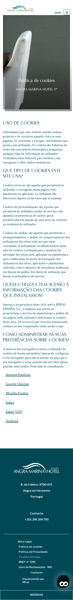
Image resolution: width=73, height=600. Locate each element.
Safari (10, 402)
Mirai (25, 582)
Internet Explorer (18, 374)
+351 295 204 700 (36, 519)
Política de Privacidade (33, 551)
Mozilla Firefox (17, 393)
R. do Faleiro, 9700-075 (36, 484)
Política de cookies (30, 546)
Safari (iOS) (14, 411)
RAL (49, 567)
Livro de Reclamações (32, 567)
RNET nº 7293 (27, 561)
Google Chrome (17, 384)
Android (12, 420)
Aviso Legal (25, 541)
